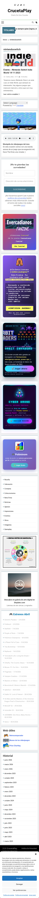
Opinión (7, 507)
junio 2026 (8, 760)
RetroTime (8, 498)
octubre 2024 (9, 801)
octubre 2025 (9, 778)
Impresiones (8, 511)
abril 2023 (7, 837)
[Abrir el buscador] (33, 22)
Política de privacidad (21, 895)
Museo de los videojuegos (19, 740)
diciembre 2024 (9, 796)
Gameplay (8, 529)
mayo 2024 (8, 810)
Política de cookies (8, 895)
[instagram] (24, 5)
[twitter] (21, 5)
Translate (19, 105)
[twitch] (15, 5)
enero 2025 (8, 792)
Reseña (7, 480)
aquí (23, 205)
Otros (6, 520)
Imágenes (7, 525)
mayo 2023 (8, 832)
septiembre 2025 (10, 783)
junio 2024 (8, 805)
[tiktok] (18, 5)
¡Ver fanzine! (19, 246)
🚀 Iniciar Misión (19, 421)
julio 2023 (7, 823)
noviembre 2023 (10, 819)
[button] (36, 854)
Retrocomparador (16, 735)
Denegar (19, 884)
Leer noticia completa (10, 94)
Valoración (8, 484)
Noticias (8, 64)
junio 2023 (8, 828)
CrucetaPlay (19, 10)
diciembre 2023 (9, 814)
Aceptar (19, 878)
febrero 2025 (9, 787)
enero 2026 (8, 769)
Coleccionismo (9, 493)
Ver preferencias (19, 890)
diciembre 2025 (9, 773)
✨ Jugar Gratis (19, 465)
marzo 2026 (8, 764)
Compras (7, 489)
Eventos (16, 64)
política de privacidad (17, 198)
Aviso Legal (32, 895)
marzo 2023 (8, 841)
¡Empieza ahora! (19, 308)
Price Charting (14, 746)
